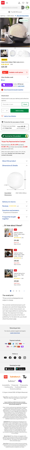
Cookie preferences (20, 387)
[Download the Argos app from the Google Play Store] (20, 370)
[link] (15, 89)
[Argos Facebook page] (10, 358)
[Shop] (7, 3)
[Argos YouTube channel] (5, 358)
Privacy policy (24, 385)
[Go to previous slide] (2, 33)
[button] (24, 20)
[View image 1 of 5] (4, 53)
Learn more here (15, 333)
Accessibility (6, 385)
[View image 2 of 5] (12, 53)
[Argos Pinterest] (20, 358)
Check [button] (25, 104)
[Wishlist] (23, 3)
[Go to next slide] (27, 33)
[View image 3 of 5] (20, 53)
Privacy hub (15, 385)
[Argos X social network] (15, 358)
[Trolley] (27, 3)
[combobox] (11, 7)
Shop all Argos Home (23, 15)
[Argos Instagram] (25, 358)
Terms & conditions (15, 389)
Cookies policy (9, 387)
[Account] (19, 3)
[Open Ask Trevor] (27, 7)
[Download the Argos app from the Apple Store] (9, 370)
